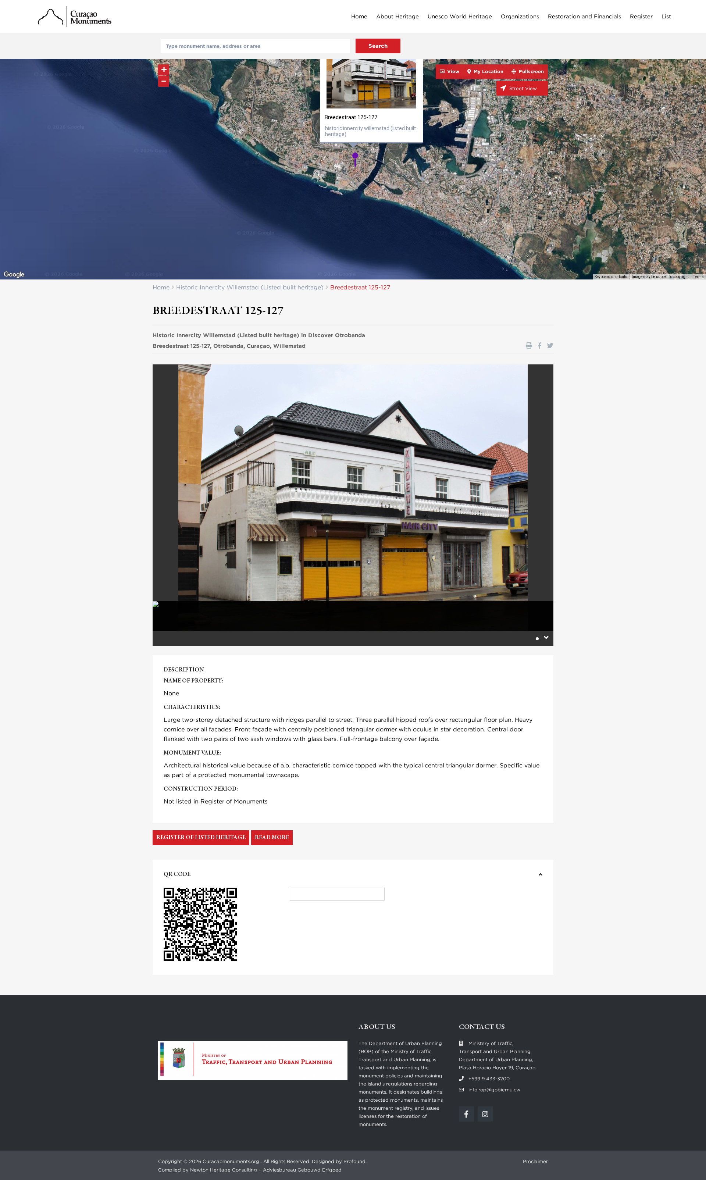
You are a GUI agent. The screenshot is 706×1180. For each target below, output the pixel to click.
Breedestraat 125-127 (351, 117)
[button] (358, 162)
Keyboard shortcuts (611, 277)
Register (641, 16)
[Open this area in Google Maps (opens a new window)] (14, 274)
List (666, 16)
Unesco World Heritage (460, 16)
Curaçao (258, 346)
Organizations (520, 16)
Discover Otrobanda (336, 335)
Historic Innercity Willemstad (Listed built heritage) (250, 287)
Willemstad (289, 346)
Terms (698, 277)
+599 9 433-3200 (489, 1078)
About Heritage (397, 16)
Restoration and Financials (584, 16)
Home (359, 16)
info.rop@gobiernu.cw (494, 1089)
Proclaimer (535, 1161)
